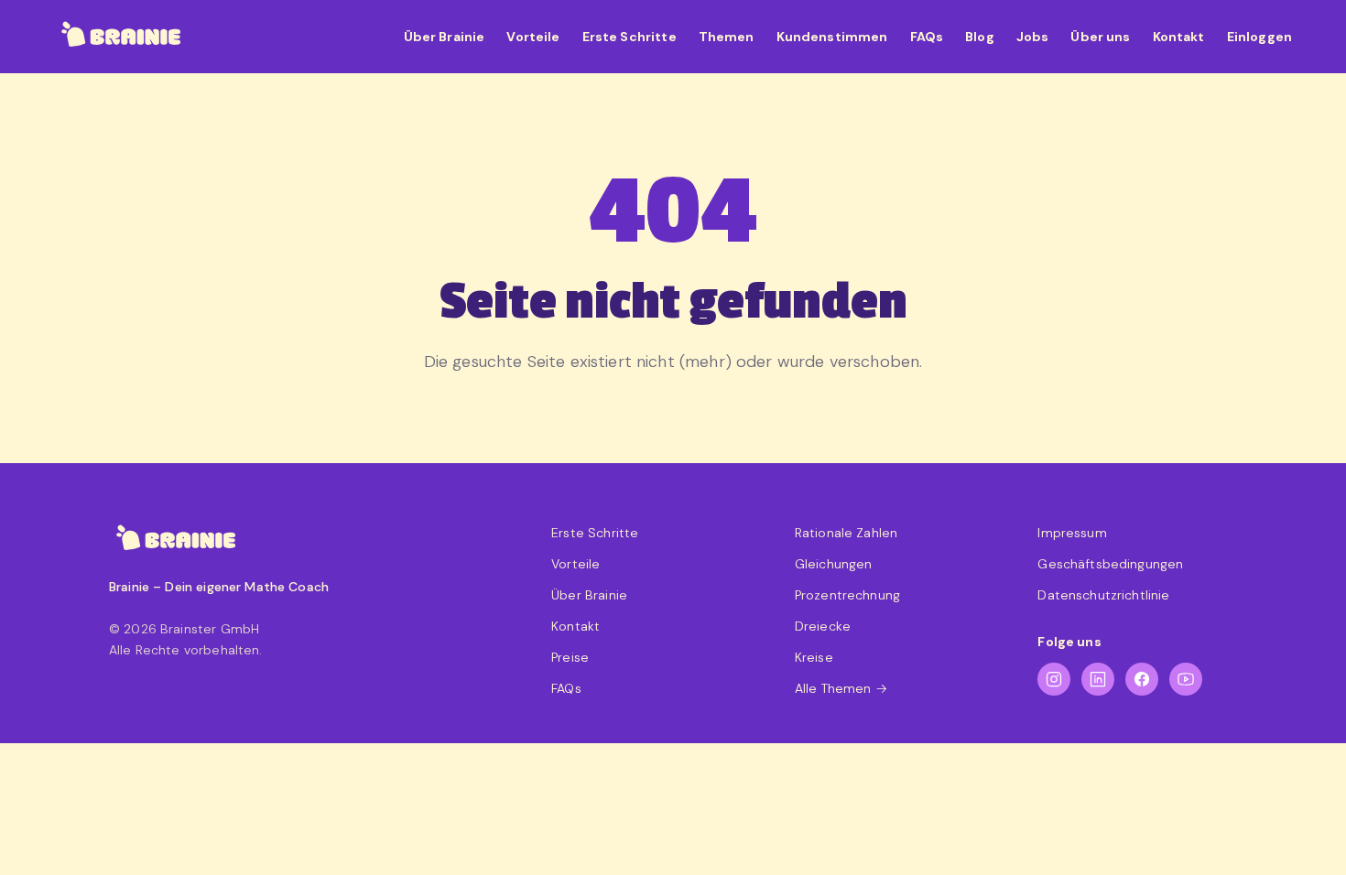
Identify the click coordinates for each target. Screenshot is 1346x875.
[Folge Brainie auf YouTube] (1185, 679)
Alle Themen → (841, 688)
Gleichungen (834, 564)
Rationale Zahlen (846, 532)
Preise (570, 657)
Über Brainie (444, 36)
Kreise (814, 657)
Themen (726, 36)
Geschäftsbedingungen (1110, 564)
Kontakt (1179, 36)
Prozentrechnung (847, 595)
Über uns (1100, 36)
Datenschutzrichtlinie (1103, 595)
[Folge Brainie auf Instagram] (1053, 679)
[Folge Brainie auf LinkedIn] (1097, 679)
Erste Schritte (629, 36)
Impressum (1071, 532)
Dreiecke (823, 626)
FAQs (927, 36)
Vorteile (532, 36)
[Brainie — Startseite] (122, 36)
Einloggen (1259, 36)
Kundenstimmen (832, 36)
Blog (979, 36)
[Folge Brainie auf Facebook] (1141, 679)
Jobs (1032, 36)
